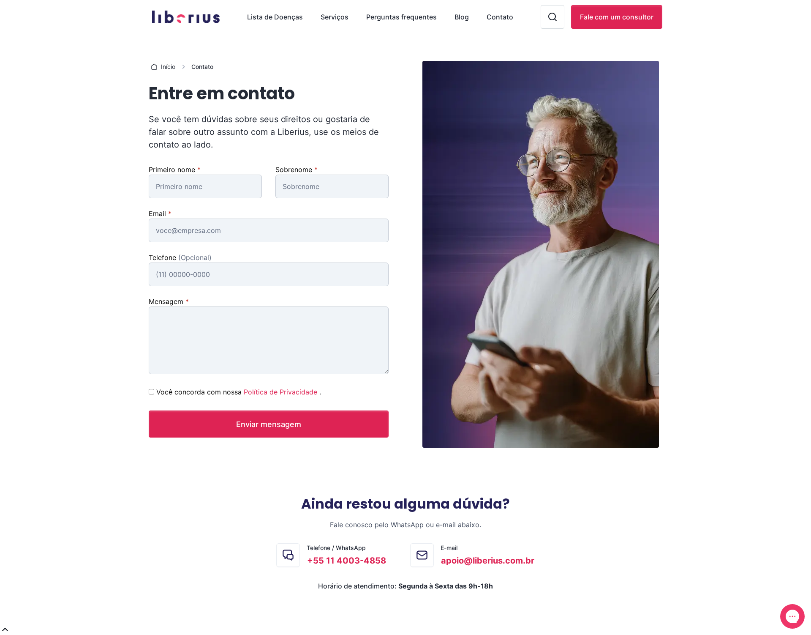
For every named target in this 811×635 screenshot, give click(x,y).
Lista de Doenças (275, 17)
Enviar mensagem (268, 424)
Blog (461, 17)
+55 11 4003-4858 (346, 561)
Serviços (334, 17)
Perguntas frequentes (401, 17)
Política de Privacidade (281, 392)
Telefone (163, 257)
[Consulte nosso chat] (792, 616)
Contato (500, 17)
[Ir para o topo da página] (405, 630)
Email (158, 213)
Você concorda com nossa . (238, 392)
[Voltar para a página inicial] (184, 17)
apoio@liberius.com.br (487, 561)
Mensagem (167, 301)
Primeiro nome (173, 169)
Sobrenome (294, 169)
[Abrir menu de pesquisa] (552, 17)
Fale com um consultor (616, 17)
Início (168, 66)
